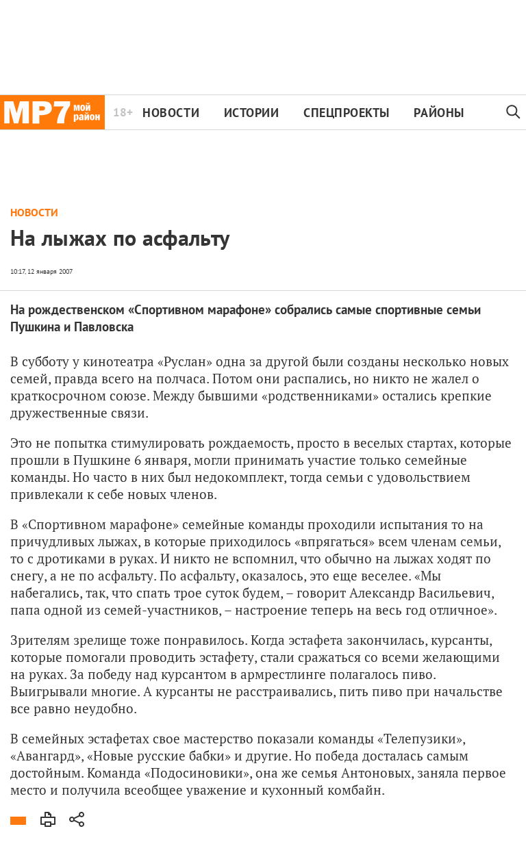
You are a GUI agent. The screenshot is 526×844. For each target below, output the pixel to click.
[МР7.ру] (52, 112)
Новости (170, 112)
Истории (251, 112)
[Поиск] (513, 112)
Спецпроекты (346, 112)
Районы (439, 112)
